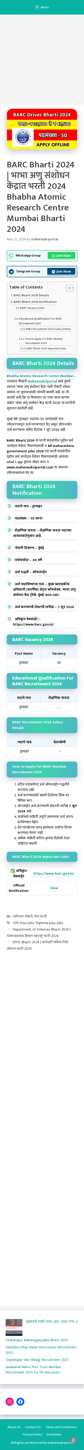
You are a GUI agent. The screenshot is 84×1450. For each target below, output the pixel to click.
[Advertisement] (42, 61)
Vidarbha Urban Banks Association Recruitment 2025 (41, 1350)
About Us (14, 1427)
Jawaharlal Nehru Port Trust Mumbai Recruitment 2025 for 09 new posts (33, 1369)
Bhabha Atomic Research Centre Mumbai (40, 376)
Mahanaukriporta (42, 381)
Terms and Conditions (61, 1427)
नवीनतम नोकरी (23, 917)
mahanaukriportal (60, 1443)
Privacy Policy (32, 1434)
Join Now (63, 256)
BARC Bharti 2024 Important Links (46, 349)
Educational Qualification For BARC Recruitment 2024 (40, 321)
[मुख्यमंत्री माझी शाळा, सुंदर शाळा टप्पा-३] (14, 1328)
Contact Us (33, 1427)
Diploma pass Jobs (49, 923)
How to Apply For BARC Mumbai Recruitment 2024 (44, 341)
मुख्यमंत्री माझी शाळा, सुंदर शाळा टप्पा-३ (51, 1322)
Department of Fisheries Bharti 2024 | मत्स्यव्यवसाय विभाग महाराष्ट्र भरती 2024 (39, 933)
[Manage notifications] (73, 1440)
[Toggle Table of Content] (67, 288)
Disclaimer (54, 1434)
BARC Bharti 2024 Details (31, 295)
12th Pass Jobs (23, 923)
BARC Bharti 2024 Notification (35, 302)
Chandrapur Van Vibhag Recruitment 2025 (37, 1360)
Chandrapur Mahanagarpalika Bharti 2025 (37, 1340)
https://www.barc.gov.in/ (53, 874)
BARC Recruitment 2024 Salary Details (48, 329)
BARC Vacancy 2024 (32, 308)
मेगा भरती (40, 917)
